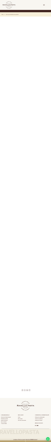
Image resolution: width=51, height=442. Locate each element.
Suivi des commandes (22, 420)
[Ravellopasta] (9, 5)
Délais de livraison (4, 420)
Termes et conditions (39, 418)
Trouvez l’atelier (4, 423)
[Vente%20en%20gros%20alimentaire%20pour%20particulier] (22, 390)
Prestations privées (4, 418)
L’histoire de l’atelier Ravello (6, 417)
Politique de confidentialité (39, 417)
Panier (19, 417)
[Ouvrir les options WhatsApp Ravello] (48, 439)
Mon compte (20, 418)
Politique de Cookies (38, 420)
